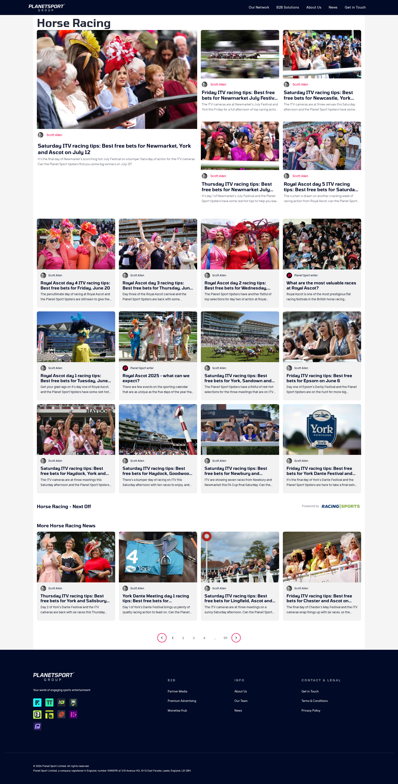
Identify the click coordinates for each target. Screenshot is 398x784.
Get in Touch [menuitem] (355, 7)
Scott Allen (54, 135)
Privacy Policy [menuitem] (310, 710)
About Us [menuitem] (313, 7)
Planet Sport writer (306, 275)
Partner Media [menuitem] (177, 691)
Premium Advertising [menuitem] (182, 701)
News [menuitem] (333, 7)
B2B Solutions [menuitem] (287, 7)
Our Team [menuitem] (241, 701)
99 (225, 638)
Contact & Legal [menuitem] (321, 680)
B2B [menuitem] (172, 680)
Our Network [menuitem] (259, 7)
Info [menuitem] (239, 680)
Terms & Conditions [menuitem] (314, 701)
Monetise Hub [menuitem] (177, 710)
